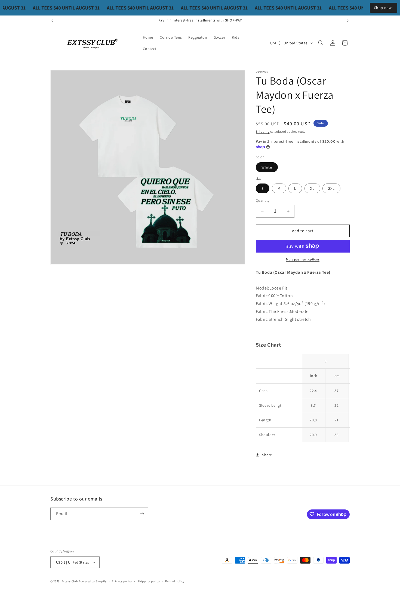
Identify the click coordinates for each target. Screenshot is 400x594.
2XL (331, 188)
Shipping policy (148, 581)
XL (312, 188)
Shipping (263, 131)
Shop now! (383, 7)
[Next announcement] (348, 20)
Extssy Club (69, 581)
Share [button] (267, 454)
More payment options (302, 259)
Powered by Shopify (93, 581)
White (266, 166)
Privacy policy (122, 581)
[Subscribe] (142, 513)
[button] (321, 43)
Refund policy (174, 581)
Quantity (262, 200)
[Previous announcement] (52, 20)
